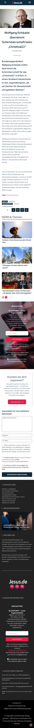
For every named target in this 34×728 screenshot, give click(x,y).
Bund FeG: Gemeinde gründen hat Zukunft (15, 683)
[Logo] (16, 581)
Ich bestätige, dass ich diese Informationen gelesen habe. (17, 360)
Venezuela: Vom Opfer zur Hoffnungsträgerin (16, 675)
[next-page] (6, 297)
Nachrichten (17, 51)
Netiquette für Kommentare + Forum (13, 497)
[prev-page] (3, 297)
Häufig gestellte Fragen (9, 495)
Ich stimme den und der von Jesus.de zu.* (16, 459)
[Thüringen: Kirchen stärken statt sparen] (17, 255)
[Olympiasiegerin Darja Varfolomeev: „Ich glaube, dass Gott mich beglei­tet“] (17, 280)
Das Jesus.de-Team (8, 493)
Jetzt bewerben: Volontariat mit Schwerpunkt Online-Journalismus (16, 526)
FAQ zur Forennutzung (9, 498)
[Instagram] (17, 587)
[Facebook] (13, 210)
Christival (16, 203)
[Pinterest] (22, 210)
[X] (18, 210)
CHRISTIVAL (12, 201)
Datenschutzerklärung (9, 461)
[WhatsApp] (26, 210)
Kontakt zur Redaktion (9, 489)
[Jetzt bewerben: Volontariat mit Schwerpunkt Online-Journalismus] (17, 521)
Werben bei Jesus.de (8, 502)
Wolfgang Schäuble (8, 206)
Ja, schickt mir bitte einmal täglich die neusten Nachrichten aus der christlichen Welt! (15, 467)
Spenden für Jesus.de (8, 500)
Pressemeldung (12, 195)
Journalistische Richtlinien (10, 491)
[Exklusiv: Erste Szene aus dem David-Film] (17, 229)
